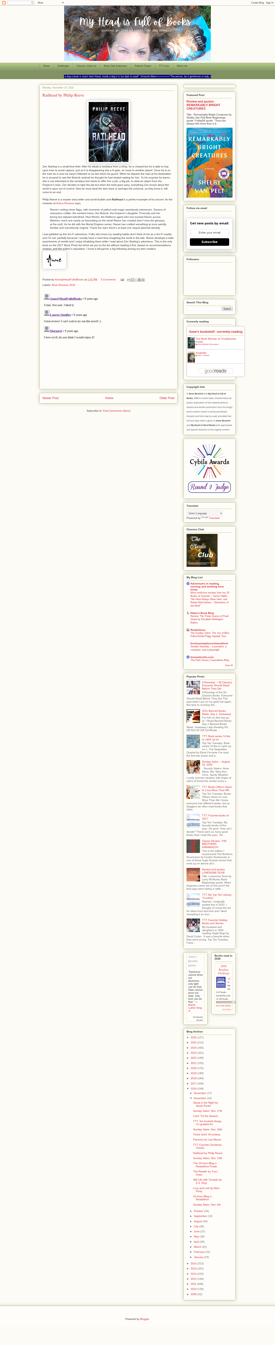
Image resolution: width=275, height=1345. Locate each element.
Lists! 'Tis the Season (205, 1115)
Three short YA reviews (206, 1134)
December (200, 1093)
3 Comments (108, 279)
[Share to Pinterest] (143, 280)
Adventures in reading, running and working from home (207, 586)
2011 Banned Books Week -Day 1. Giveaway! (216, 712)
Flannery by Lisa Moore (207, 1139)
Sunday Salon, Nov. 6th (207, 1204)
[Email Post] (122, 279)
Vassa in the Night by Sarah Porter (205, 1104)
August (198, 1221)
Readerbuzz (197, 629)
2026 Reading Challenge (224, 969)
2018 (194, 1078)
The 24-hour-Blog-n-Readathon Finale (205, 1165)
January (199, 1257)
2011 (194, 1283)
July (196, 1226)
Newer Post (50, 398)
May (197, 1236)
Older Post (167, 398)
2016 (194, 1088)
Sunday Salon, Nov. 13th (207, 1158)
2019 (194, 1073)
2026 (194, 1037)
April (197, 1241)
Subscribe (209, 242)
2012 (194, 1278)
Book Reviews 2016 (63, 284)
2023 (194, 1052)
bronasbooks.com (202, 657)
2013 (194, 1273)
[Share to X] (136, 280)
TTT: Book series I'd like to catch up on (216, 738)
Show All (229, 665)
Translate (214, 517)
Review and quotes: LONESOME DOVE (213, 871)
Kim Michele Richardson (208, 344)
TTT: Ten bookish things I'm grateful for (207, 1123)
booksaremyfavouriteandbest (209, 643)
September (201, 1216)
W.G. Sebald (203, 355)
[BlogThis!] (132, 280)
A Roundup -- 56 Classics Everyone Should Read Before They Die (217, 685)
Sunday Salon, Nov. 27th (207, 1110)
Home (46, 65)
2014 (194, 1268)
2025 (194, 1042)
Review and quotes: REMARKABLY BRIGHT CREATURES (203, 105)
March (198, 1246)
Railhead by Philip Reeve (208, 1153)
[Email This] (129, 280)
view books (226, 1009)
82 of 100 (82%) (223, 1006)
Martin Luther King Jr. (195, 1007)
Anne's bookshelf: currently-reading (215, 331)
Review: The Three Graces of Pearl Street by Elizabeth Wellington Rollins (209, 619)
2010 (194, 1288)
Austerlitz (201, 352)
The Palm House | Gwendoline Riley (209, 660)
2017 (194, 1083)
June (197, 1231)
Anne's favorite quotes (193, 960)
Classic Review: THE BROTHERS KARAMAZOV (214, 844)
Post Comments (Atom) (117, 410)
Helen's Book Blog (202, 612)
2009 (194, 1294)
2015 (194, 1263)
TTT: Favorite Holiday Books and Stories (214, 922)
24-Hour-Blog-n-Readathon (202, 1198)
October (199, 1210)
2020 (194, 1068)
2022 (194, 1057)
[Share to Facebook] (139, 280)
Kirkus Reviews (65, 203)
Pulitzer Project (143, 65)
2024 (194, 1047)
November (200, 1098)
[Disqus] (108, 339)
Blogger (144, 1318)
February (199, 1251)
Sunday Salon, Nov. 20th (207, 1129)
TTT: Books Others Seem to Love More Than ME (217, 788)
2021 (194, 1063)
